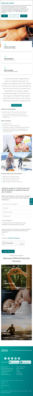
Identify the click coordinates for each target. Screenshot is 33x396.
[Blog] (19, 358)
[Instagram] (12, 358)
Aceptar (4, 15)
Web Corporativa (20, 368)
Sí (3, 234)
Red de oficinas (4, 367)
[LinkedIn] (9, 358)
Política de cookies (4, 381)
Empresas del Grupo (20, 367)
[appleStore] (25, 362)
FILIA (2, 387)
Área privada (19, 373)
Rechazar (23, 15)
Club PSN (18, 371)
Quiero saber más (16, 105)
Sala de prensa (19, 374)
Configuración (14, 15)
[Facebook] (5, 358)
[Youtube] (15, 358)
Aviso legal (3, 383)
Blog (17, 370)
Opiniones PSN (4, 373)
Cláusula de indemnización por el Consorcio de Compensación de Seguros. (12, 380)
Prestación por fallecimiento (7, 370)
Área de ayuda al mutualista (7, 368)
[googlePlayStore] (14, 362)
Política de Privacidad (14, 238)
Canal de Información (5, 374)
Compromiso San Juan (6, 371)
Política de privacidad (5, 385)
